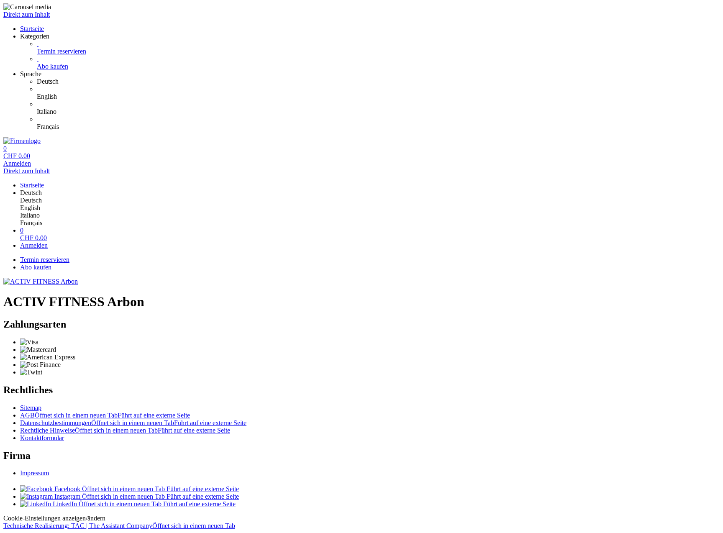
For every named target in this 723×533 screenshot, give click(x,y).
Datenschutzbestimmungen (133, 422)
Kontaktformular (42, 437)
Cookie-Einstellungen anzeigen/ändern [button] (54, 518)
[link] (378, 81)
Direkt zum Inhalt (26, 14)
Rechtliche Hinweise (125, 430)
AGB (105, 415)
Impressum (34, 473)
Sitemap (30, 407)
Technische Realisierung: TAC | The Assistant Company (119, 525)
